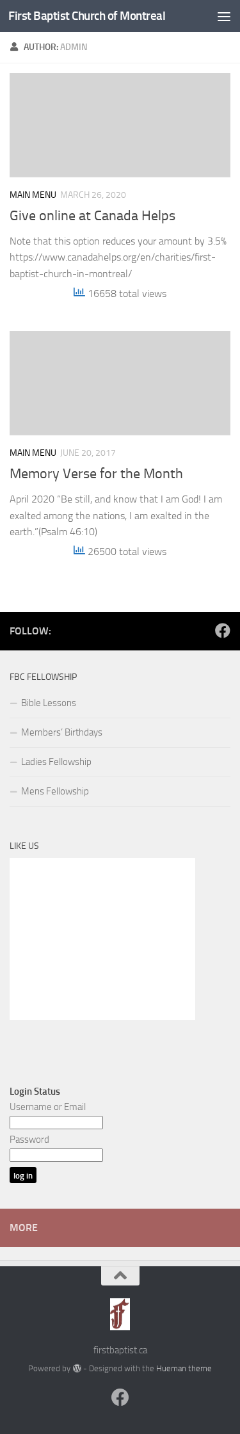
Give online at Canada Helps (92, 215)
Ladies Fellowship (56, 762)
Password (29, 1139)
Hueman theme (184, 1368)
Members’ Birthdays (61, 732)
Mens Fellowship (55, 791)
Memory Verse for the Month (96, 473)
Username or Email (48, 1107)
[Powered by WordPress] (76, 1368)
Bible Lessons (48, 703)
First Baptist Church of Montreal (86, 15)
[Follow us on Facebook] (222, 630)
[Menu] (224, 16)
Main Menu (33, 194)
